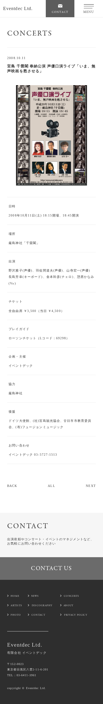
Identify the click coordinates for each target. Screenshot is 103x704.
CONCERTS (71, 596)
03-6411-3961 (26, 675)
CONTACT (38, 615)
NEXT (91, 485)
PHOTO (16, 615)
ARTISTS (16, 605)
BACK (12, 485)
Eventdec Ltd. (18, 8)
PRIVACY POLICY (75, 615)
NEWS (35, 596)
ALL (51, 485)
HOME (15, 596)
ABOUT (69, 605)
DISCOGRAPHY (42, 605)
